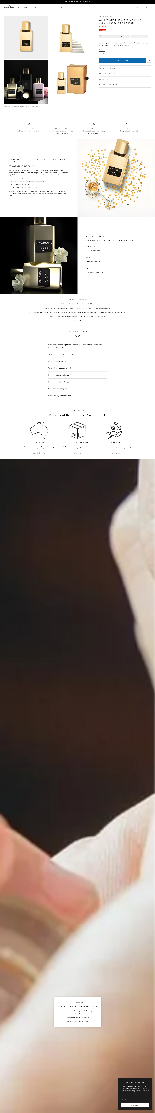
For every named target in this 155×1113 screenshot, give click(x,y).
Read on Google (83, 1021)
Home (35, 7)
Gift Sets (43, 7)
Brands (53, 7)
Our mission (116, 453)
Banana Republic (105, 17)
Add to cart (122, 60)
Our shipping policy (39, 453)
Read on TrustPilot (71, 1021)
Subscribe (135, 1105)
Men (19, 7)
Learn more (77, 320)
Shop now (77, 453)
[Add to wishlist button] (149, 60)
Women (26, 7)
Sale (61, 7)
